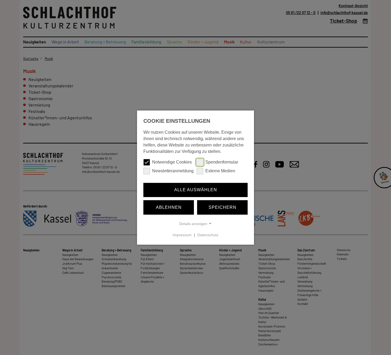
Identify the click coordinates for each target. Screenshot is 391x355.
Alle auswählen (195, 189)
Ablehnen (169, 207)
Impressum (182, 235)
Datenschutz (207, 235)
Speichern (222, 207)
